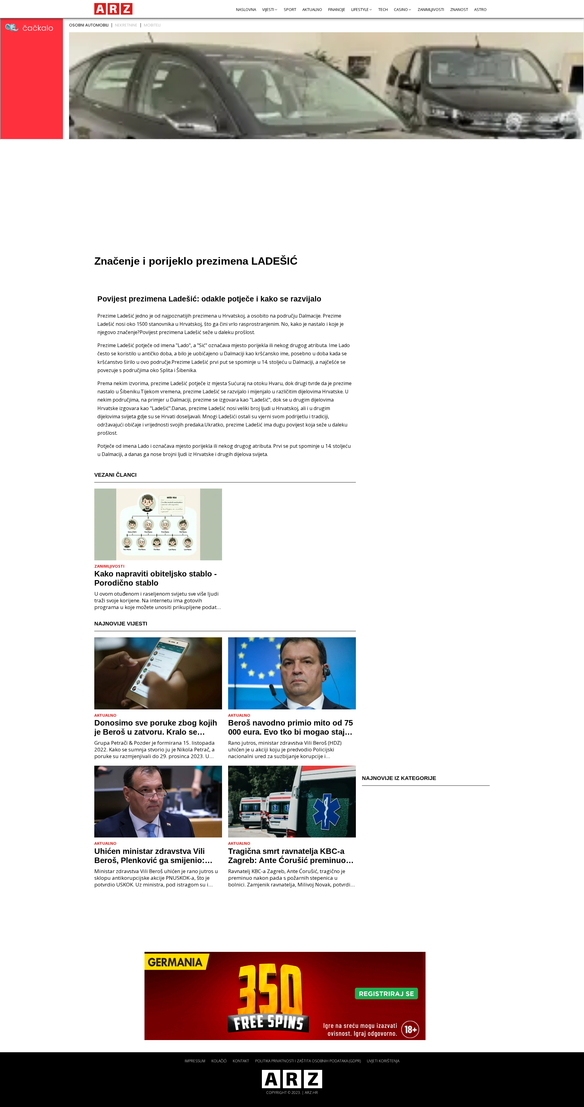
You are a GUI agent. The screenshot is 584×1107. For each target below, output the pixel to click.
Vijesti (268, 9)
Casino (401, 9)
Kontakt (241, 1060)
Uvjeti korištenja (383, 1060)
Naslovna (246, 9)
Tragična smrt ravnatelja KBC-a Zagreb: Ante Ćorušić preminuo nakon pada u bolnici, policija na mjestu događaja (288, 856)
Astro (480, 9)
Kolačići (219, 1060)
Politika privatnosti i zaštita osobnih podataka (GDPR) (308, 1060)
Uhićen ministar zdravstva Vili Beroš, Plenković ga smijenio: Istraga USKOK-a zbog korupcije (154, 856)
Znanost (459, 9)
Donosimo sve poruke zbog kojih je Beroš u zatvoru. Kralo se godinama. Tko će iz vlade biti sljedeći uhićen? (155, 727)
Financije (336, 9)
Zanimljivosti (431, 9)
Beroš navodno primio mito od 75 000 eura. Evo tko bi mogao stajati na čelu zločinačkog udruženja (291, 727)
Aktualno (312, 9)
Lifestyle (360, 9)
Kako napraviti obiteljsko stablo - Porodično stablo (155, 578)
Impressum (195, 1060)
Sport (290, 9)
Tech (383, 9)
